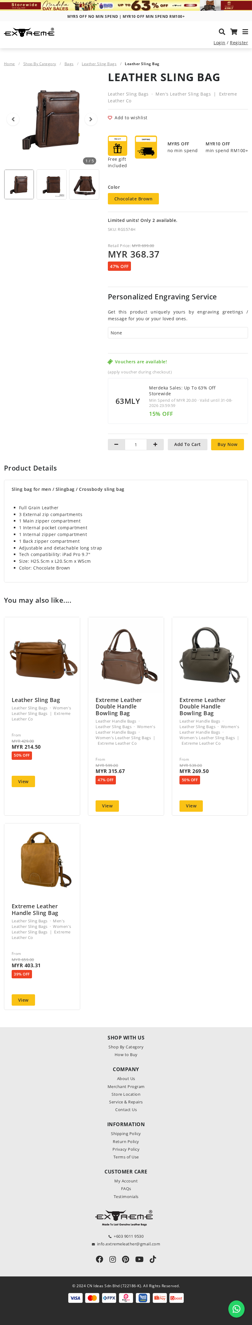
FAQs (126, 1188)
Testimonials (126, 1196)
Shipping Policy (126, 1133)
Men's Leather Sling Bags (183, 94)
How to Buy (126, 1054)
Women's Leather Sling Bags (41, 710)
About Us (126, 1078)
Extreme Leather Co (117, 743)
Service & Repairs (126, 1102)
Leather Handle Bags (116, 721)
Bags (69, 63)
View (23, 781)
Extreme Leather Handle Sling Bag (35, 909)
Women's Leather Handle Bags (125, 729)
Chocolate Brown (133, 199)
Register (239, 42)
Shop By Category (39, 63)
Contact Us (126, 1109)
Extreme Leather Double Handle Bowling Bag (119, 706)
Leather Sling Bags (99, 63)
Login (220, 42)
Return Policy (126, 1141)
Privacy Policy (126, 1149)
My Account (126, 1181)
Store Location (126, 1094)
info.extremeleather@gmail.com (128, 1244)
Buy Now (228, 444)
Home (9, 63)
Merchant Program (126, 1086)
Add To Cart (187, 444)
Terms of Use (126, 1157)
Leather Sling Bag (36, 700)
